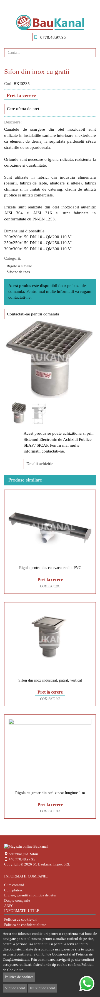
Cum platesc (13, 890)
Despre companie (17, 900)
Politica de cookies (19, 977)
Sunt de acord (15, 988)
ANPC (9, 906)
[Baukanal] (50, 22)
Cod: (8, 83)
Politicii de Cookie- (49, 954)
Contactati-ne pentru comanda (33, 314)
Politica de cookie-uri (20, 919)
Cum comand (14, 885)
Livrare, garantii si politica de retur (30, 895)
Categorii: (12, 258)
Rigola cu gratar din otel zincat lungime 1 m (50, 793)
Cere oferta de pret (23, 108)
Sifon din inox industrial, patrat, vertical (50, 680)
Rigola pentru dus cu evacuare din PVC (50, 568)
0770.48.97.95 (53, 37)
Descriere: (13, 122)
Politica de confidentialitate (25, 925)
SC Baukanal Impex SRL (51, 864)
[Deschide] (50, 6)
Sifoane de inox (18, 272)
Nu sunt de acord (42, 988)
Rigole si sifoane (19, 266)
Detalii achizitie (39, 463)
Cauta (89, 52)
